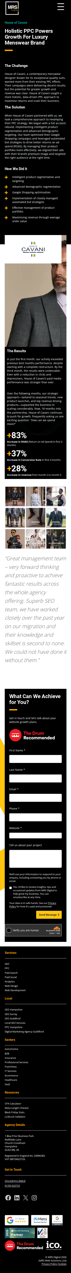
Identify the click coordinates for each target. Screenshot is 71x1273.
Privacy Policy (49, 1264)
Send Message (48, 914)
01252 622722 (12, 1185)
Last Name (17, 769)
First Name (17, 750)
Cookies (62, 1264)
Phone (14, 808)
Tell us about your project (25, 845)
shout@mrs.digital (15, 1181)
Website (15, 828)
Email (14, 789)
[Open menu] (60, 6)
